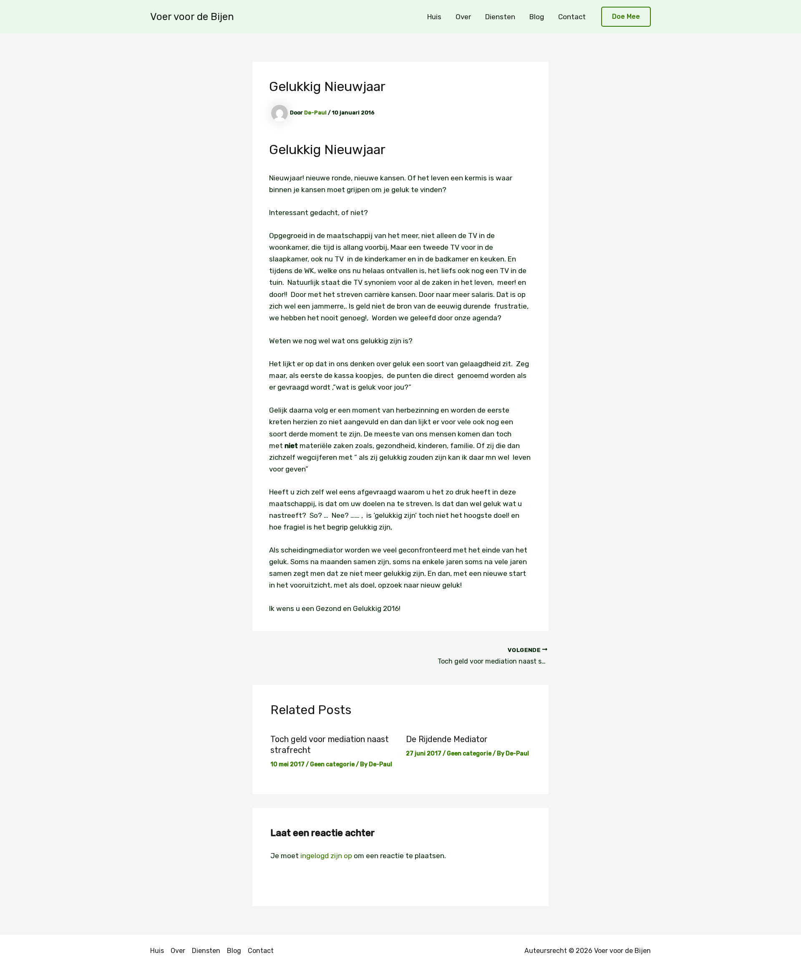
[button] (626, 17)
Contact (572, 17)
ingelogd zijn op (326, 855)
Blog (536, 17)
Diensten (500, 17)
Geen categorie (332, 764)
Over (463, 17)
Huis (434, 17)
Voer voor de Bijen (192, 17)
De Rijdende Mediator (447, 739)
